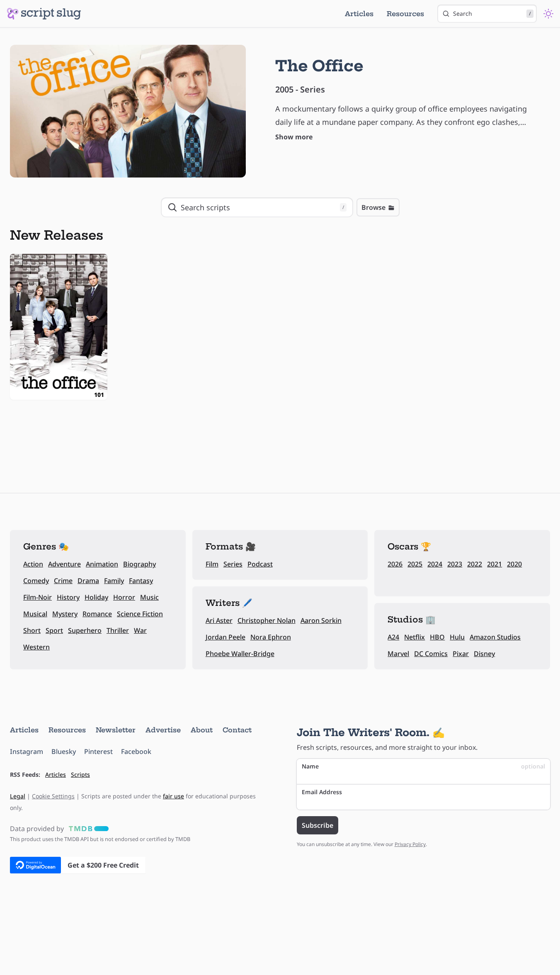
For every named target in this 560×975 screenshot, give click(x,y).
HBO (437, 637)
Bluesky (63, 751)
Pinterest (98, 751)
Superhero (85, 630)
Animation (102, 564)
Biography (139, 564)
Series (232, 564)
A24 (393, 637)
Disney (484, 653)
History (68, 597)
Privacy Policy (410, 844)
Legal (17, 796)
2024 (434, 564)
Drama (88, 580)
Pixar (461, 653)
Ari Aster (219, 620)
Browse (373, 207)
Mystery (65, 613)
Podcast (260, 564)
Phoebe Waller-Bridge (240, 653)
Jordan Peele (225, 637)
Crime (63, 580)
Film (212, 564)
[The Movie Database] (87, 828)
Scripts (80, 774)
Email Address (322, 792)
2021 (494, 564)
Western (36, 647)
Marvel (398, 653)
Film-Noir (37, 597)
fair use (173, 796)
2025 (414, 564)
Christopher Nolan (267, 620)
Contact (237, 730)
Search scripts (262, 207)
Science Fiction (140, 613)
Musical (35, 613)
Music (149, 597)
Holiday (96, 597)
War (140, 630)
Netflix (414, 637)
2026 (395, 564)
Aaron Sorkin (321, 620)
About (202, 730)
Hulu (457, 637)
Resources (405, 14)
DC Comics (431, 653)
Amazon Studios (495, 637)
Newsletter (116, 730)
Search (492, 13)
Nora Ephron (270, 637)
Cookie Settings (53, 796)
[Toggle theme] (548, 13)
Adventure (64, 564)
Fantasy (141, 580)
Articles (359, 14)
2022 (474, 564)
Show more (294, 136)
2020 (514, 564)
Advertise (163, 730)
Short (32, 630)
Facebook (136, 751)
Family (114, 580)
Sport (54, 630)
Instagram (26, 751)
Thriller (118, 630)
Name (423, 766)
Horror (124, 597)
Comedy (36, 580)
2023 (454, 564)
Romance (97, 613)
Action (33, 564)
